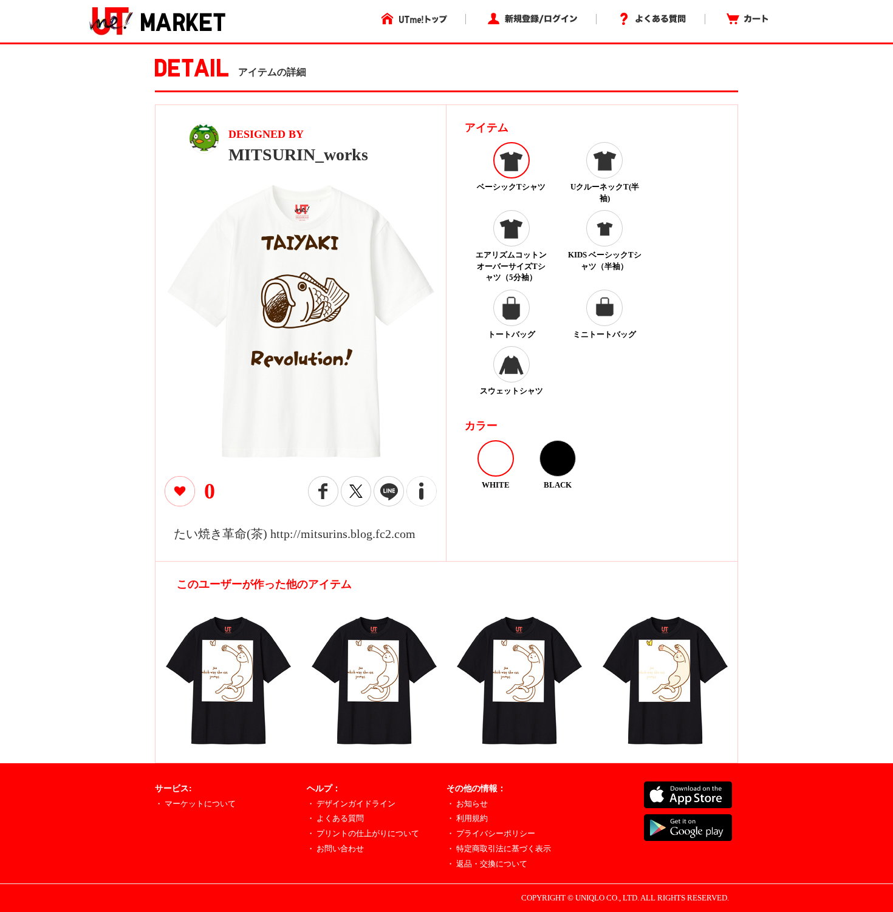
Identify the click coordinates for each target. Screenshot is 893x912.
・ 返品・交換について (486, 863)
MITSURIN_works (298, 154)
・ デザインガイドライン (351, 803)
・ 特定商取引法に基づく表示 (498, 848)
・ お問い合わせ (335, 848)
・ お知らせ (467, 803)
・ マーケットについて (195, 803)
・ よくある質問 (335, 818)
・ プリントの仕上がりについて (363, 833)
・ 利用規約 (467, 818)
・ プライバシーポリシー (490, 833)
